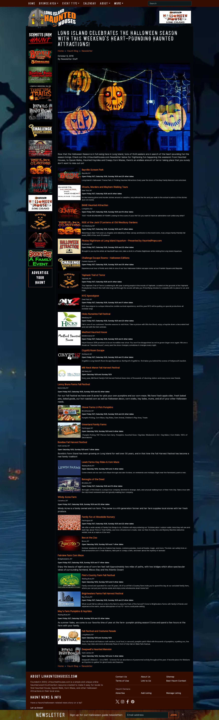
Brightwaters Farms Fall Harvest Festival (102, 593)
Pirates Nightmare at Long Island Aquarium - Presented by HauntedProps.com (122, 240)
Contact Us (121, 676)
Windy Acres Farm (67, 497)
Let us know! (36, 707)
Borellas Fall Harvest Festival (72, 442)
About (104, 3)
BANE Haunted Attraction (95, 205)
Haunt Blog (72, 51)
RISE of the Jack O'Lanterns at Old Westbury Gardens (110, 222)
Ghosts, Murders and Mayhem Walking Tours (105, 187)
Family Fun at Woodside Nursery (98, 517)
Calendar (89, 3)
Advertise (120, 693)
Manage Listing (173, 693)
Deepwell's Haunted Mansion (97, 649)
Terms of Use (122, 680)
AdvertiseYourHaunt (40, 277)
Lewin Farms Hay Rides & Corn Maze (100, 462)
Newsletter (87, 51)
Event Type (69, 3)
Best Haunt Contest (176, 680)
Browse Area (47, 3)
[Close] (182, 714)
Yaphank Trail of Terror (93, 275)
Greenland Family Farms (94, 424)
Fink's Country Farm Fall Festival (98, 575)
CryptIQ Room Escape (93, 350)
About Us (145, 676)
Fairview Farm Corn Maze (71, 555)
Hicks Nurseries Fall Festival (96, 314)
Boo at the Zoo (89, 537)
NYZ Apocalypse (90, 295)
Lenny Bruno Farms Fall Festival (74, 384)
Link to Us (146, 680)
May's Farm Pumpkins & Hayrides (75, 611)
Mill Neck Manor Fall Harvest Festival (101, 367)
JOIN (173, 714)
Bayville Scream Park (92, 170)
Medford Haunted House (94, 332)
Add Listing (146, 693)
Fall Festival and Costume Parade (99, 631)
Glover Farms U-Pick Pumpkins (97, 407)
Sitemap (170, 676)
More (117, 3)
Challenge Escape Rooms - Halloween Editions (105, 258)
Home (31, 3)
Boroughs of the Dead (93, 479)
